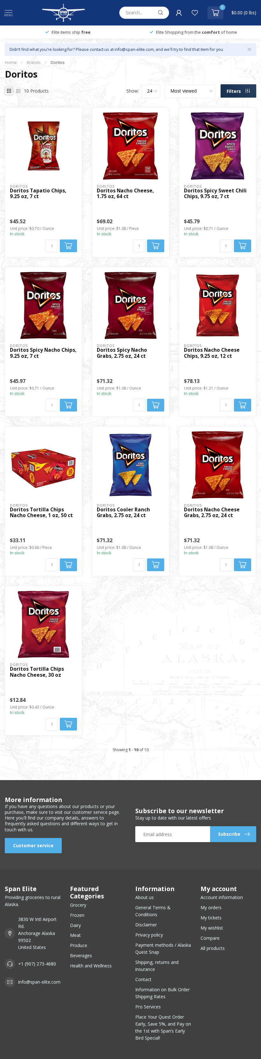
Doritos (58, 62)
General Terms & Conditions (153, 910)
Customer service (33, 845)
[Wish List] (195, 12)
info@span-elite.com (39, 982)
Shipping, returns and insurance (157, 965)
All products (213, 948)
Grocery (78, 905)
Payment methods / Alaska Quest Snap (163, 948)
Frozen (77, 915)
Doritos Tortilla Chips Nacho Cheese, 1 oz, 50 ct (41, 513)
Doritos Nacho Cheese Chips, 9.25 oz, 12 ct (212, 353)
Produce (78, 945)
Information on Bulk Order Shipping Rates (162, 993)
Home (11, 62)
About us (144, 897)
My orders (211, 907)
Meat (75, 935)
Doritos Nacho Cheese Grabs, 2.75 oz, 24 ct (212, 513)
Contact (143, 979)
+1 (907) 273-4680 (37, 964)
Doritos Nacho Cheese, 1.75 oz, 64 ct (125, 194)
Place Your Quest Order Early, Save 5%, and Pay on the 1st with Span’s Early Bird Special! (163, 1027)
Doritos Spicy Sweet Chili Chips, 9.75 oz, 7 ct (215, 194)
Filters (234, 91)
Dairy (75, 925)
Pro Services (148, 1007)
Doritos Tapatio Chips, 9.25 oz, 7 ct (38, 194)
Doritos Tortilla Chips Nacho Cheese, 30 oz (37, 672)
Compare (210, 938)
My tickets (211, 918)
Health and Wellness (91, 966)
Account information (222, 897)
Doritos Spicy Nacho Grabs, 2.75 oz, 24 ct (122, 353)
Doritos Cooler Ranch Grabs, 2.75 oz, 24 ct (123, 513)
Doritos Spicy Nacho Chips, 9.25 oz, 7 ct (43, 353)
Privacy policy (149, 935)
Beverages (81, 955)
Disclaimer (146, 925)
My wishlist (212, 928)
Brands (34, 62)
